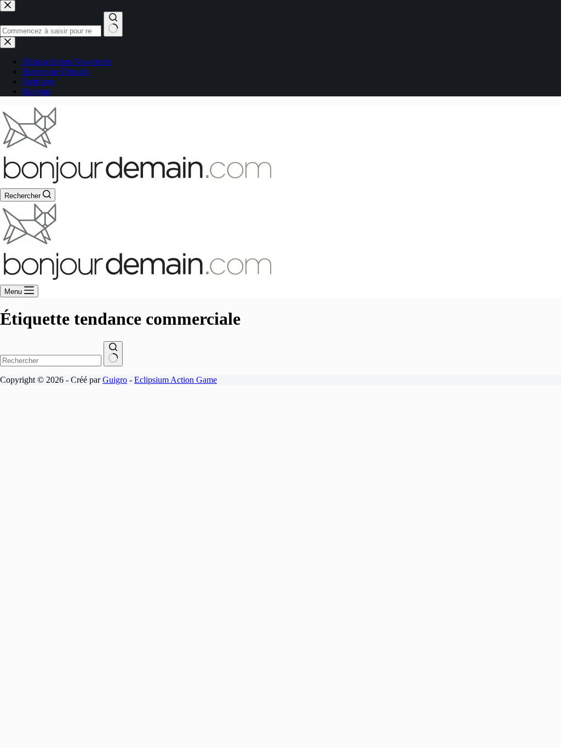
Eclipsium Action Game (175, 379)
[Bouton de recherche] (113, 353)
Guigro (114, 379)
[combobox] (50, 360)
